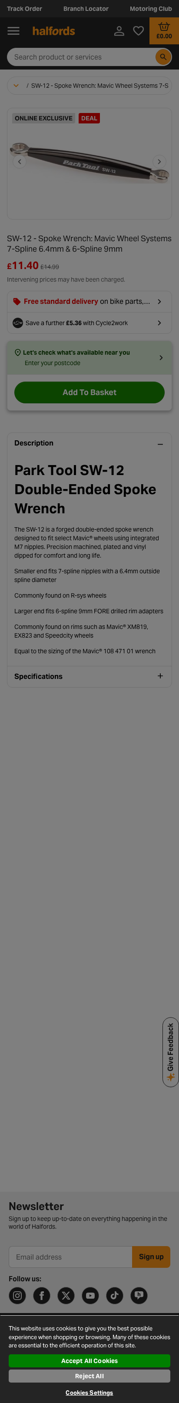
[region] (89, 1359)
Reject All (89, 1376)
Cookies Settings (89, 1392)
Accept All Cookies (89, 1361)
